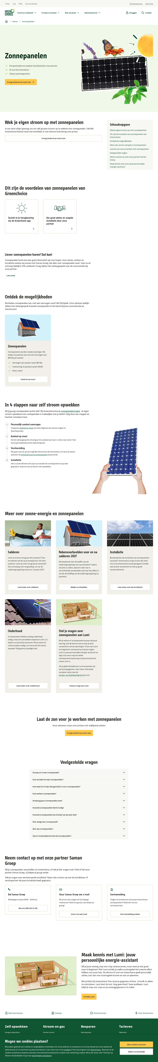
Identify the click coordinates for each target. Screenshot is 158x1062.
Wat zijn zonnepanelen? (43, 829)
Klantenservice (136, 3)
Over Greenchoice (145, 1013)
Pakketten (123, 1032)
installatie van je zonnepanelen (34, 454)
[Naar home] (9, 13)
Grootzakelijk (31, 3)
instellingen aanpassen (41, 1055)
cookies (67, 1049)
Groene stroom (48, 1032)
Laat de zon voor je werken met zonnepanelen (129, 149)
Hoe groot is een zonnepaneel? (46, 772)
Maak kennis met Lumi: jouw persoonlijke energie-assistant (127, 165)
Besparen (88, 1026)
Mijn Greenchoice (15, 1013)
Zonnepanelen (28, 21)
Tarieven (125, 1026)
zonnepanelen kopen (70, 411)
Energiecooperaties (12, 1032)
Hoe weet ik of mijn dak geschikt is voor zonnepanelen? (56, 786)
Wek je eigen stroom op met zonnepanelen (128, 130)
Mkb (20, 3)
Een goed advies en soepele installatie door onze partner (59, 221)
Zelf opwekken (16, 1026)
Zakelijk (58, 1013)
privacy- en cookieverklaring (70, 675)
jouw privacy (96, 1049)
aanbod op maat (26, 428)
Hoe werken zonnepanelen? (44, 793)
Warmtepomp (86, 1032)
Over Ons (149, 3)
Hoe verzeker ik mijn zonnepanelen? (48, 779)
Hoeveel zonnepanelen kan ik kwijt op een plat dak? (55, 814)
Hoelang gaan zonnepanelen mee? (47, 800)
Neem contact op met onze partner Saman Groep (128, 158)
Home (15, 21)
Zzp (14, 3)
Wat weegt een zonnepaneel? (45, 822)
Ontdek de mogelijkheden (121, 141)
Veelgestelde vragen (118, 153)
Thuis (7, 3)
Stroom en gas (54, 1026)
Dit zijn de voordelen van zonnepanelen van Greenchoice (128, 135)
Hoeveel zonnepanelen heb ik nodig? (48, 807)
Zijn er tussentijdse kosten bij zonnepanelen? (52, 836)
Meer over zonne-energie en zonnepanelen (128, 145)
